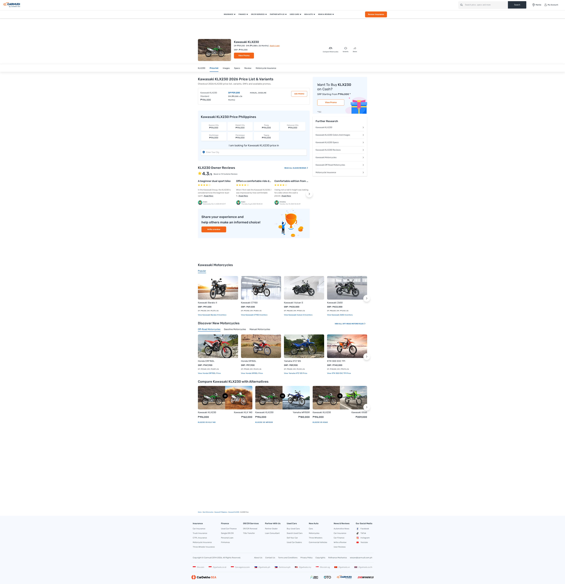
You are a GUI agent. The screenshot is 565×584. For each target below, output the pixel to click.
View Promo (244, 55)
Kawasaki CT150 (249, 302)
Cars (311, 529)
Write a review (213, 229)
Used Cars (294, 14)
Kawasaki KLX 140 (243, 412)
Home (199, 512)
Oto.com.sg (325, 567)
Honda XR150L (248, 361)
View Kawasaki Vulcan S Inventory (298, 315)
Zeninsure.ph (284, 567)
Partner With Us (277, 14)
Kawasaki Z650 (335, 302)
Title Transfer (249, 533)
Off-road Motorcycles (353, 324)
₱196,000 (214, 126)
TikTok (363, 533)
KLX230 (201, 68)
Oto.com (200, 567)
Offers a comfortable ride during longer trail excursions (270, 181)
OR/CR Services (258, 14)
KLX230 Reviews (300, 168)
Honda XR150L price (254, 373)
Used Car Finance (229, 529)
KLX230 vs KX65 (320, 422)
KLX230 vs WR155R (264, 422)
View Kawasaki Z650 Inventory (340, 315)
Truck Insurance (200, 533)
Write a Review (340, 542)
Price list (214, 68)
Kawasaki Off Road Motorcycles (330, 165)
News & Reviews (325, 14)
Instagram (365, 538)
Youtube (364, 542)
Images (226, 68)
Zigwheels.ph (264, 567)
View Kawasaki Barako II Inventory (212, 315)
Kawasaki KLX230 (324, 127)
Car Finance (339, 538)
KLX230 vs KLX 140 (207, 422)
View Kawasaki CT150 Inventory (254, 315)
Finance (242, 14)
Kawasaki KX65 (359, 412)
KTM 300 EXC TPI (336, 361)
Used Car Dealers (294, 542)
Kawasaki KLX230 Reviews (328, 150)
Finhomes (225, 542)
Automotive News (341, 529)
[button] (309, 194)
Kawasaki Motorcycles (326, 157)
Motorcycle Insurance (266, 68)
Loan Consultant (272, 533)
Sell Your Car (292, 538)
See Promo (299, 94)
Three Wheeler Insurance (204, 547)
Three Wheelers (315, 538)
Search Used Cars (295, 533)
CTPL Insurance (200, 538)
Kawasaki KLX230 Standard (208, 94)
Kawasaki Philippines (221, 512)
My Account (553, 5)
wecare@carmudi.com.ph (361, 557)
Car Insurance (199, 529)
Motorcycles (314, 533)
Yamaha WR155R (301, 412)
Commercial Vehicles (318, 542)
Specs (237, 68)
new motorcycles (208, 512)
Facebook (364, 529)
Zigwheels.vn (344, 567)
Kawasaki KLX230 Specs (327, 142)
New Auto (308, 14)
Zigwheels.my (305, 567)
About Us (258, 557)
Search (517, 5)
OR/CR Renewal (250, 529)
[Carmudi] (12, 4)
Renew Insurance (376, 14)
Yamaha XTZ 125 (292, 361)
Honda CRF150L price (211, 373)
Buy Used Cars (293, 529)
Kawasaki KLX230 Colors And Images (333, 135)
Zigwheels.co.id (219, 567)
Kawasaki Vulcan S (293, 302)
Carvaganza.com (242, 567)
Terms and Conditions (288, 557)
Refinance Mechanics (337, 557)
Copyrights (320, 557)
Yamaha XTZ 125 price (297, 373)
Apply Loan (275, 46)
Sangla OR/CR (227, 533)
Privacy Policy (306, 557)
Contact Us (270, 557)
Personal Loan (227, 538)
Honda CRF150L (206, 361)
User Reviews (340, 547)
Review (247, 68)
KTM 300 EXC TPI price (341, 373)
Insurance (228, 14)
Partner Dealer (271, 529)
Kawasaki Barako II (207, 302)
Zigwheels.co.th (365, 567)
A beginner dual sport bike (214, 181)
